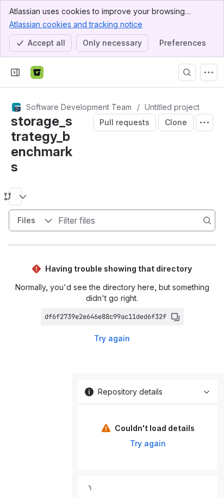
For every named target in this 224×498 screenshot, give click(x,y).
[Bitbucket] (37, 72)
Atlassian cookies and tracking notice (75, 24)
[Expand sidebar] (15, 72)
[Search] (187, 72)
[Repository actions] (204, 122)
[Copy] (175, 316)
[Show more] (208, 72)
